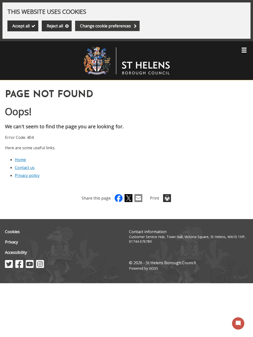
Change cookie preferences (105, 26)
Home (20, 159)
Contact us (25, 167)
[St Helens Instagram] (40, 266)
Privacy (11, 242)
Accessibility (16, 252)
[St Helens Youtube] (30, 266)
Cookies (12, 231)
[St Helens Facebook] (19, 266)
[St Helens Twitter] (9, 266)
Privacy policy (27, 175)
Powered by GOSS (143, 268)
